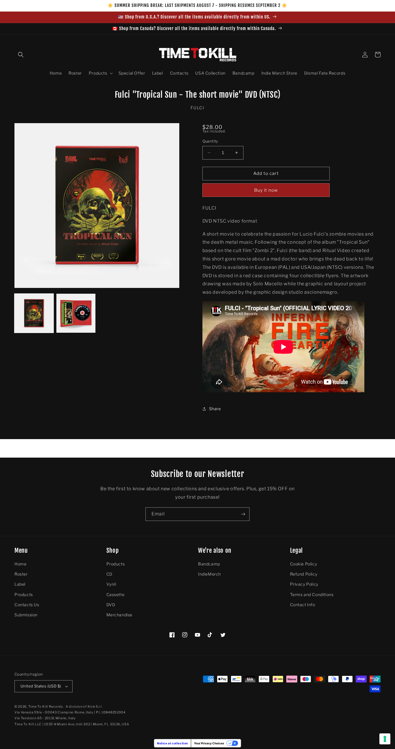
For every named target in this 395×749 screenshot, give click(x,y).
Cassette (115, 594)
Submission (26, 614)
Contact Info (302, 604)
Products (23, 594)
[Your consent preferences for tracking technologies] (384, 738)
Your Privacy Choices (209, 743)
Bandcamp (209, 563)
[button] (20, 54)
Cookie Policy (303, 563)
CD (109, 574)
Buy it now (266, 190)
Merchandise (119, 614)
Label (19, 584)
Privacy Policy (304, 584)
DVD (110, 604)
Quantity (210, 141)
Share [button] (215, 408)
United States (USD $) (41, 686)
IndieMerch (209, 574)
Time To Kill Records (45, 706)
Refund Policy (304, 574)
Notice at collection (172, 743)
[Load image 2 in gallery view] (75, 313)
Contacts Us (26, 604)
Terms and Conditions (312, 594)
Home (20, 563)
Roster (21, 574)
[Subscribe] (243, 514)
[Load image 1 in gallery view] (33, 313)
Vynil (111, 584)
